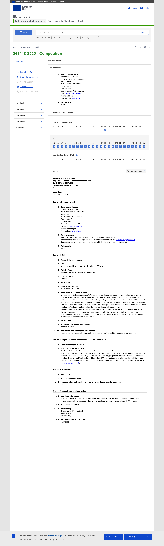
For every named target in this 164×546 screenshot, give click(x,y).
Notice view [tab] (18, 61)
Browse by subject (88, 38)
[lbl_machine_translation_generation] (77, 155)
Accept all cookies (113, 537)
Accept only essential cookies (138, 537)
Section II (20, 109)
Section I (20, 103)
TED (14, 47)
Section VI (20, 128)
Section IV (20, 122)
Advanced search (59, 38)
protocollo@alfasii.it (73, 93)
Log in (134, 8)
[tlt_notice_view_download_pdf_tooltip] (54, 146)
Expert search (73, 38)
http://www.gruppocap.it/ (125, 240)
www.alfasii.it (76, 98)
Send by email (26, 87)
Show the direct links (29, 77)
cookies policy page (56, 536)
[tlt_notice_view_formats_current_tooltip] (144, 171)
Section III (20, 116)
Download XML (26, 72)
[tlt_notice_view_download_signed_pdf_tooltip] (105, 129)
